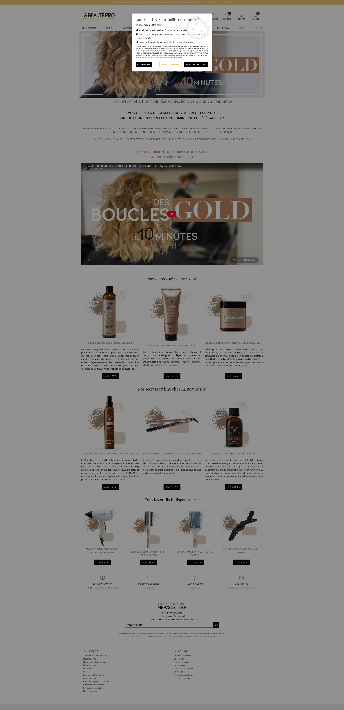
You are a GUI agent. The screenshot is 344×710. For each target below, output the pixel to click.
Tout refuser (171, 64)
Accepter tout (197, 64)
